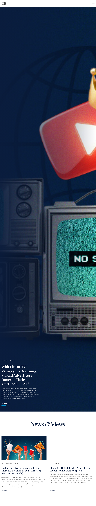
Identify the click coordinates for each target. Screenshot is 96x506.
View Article (6, 403)
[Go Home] (4, 3)
